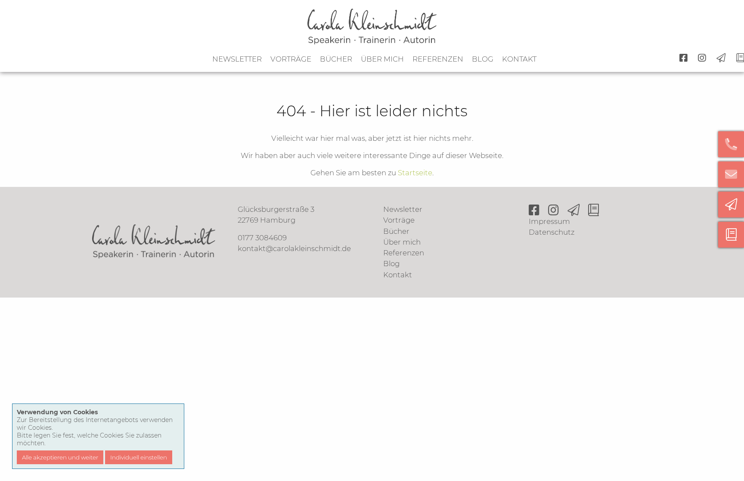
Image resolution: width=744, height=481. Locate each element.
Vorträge (290, 59)
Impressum (549, 221)
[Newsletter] (731, 204)
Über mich (382, 59)
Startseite (415, 172)
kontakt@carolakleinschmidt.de (294, 248)
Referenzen (437, 59)
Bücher (336, 59)
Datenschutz (551, 232)
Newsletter (237, 59)
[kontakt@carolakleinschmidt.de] (731, 174)
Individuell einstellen (138, 457)
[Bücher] (731, 235)
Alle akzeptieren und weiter (60, 457)
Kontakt (519, 59)
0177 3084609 (262, 237)
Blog (482, 59)
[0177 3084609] (731, 144)
